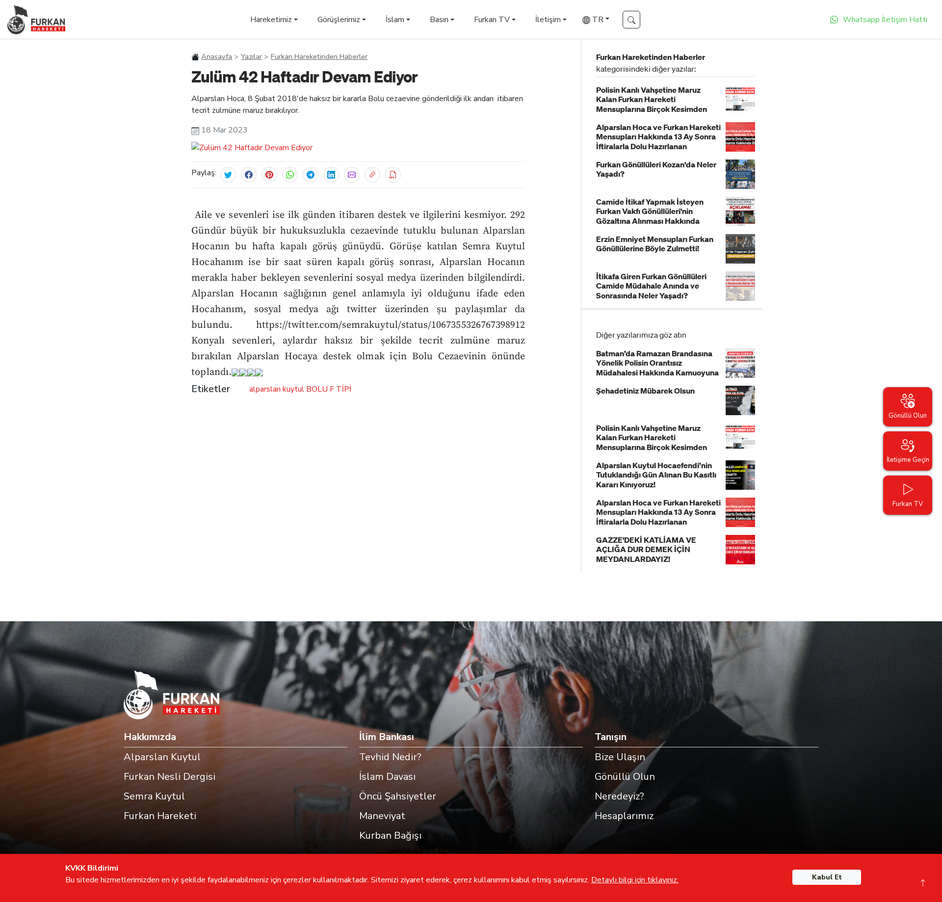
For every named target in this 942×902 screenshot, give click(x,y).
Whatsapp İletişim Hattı (885, 19)
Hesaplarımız (624, 815)
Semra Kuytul (154, 796)
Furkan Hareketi (160, 815)
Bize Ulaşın (620, 757)
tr (596, 19)
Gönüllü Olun (625, 776)
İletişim (548, 19)
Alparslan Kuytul (162, 757)
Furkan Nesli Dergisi (169, 776)
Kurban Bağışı (390, 835)
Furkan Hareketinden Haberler (319, 56)
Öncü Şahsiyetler (397, 796)
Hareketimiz (271, 19)
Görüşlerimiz (338, 19)
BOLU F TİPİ (328, 389)
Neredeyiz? (619, 796)
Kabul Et (827, 877)
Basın (439, 19)
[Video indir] (393, 175)
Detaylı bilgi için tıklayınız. (635, 880)
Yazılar (251, 56)
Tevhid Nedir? (390, 757)
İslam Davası (387, 776)
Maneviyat (382, 815)
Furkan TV (492, 19)
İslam (395, 19)
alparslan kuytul (276, 389)
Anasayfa (216, 56)
